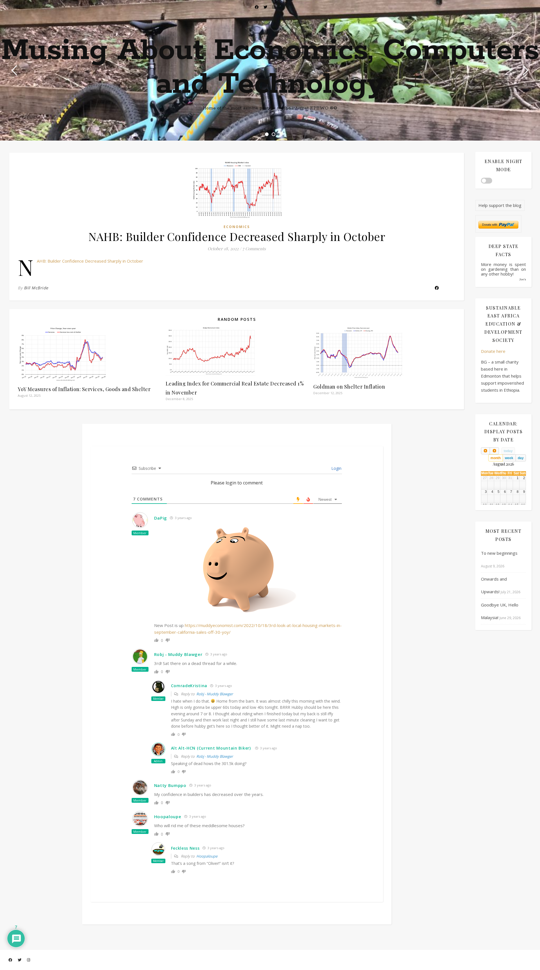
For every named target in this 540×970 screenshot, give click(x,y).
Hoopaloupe (206, 856)
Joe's (522, 279)
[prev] (485, 450)
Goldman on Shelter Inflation (349, 386)
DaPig (160, 518)
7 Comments (254, 248)
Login (335, 468)
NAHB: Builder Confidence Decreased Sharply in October (90, 261)
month (495, 458)
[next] (494, 450)
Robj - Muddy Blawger (214, 693)
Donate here (493, 351)
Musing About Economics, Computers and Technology (270, 67)
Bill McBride (36, 287)
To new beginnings (499, 553)
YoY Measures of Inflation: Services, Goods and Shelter (84, 389)
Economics (237, 226)
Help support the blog (499, 205)
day (521, 458)
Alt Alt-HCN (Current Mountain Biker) (211, 748)
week (509, 458)
